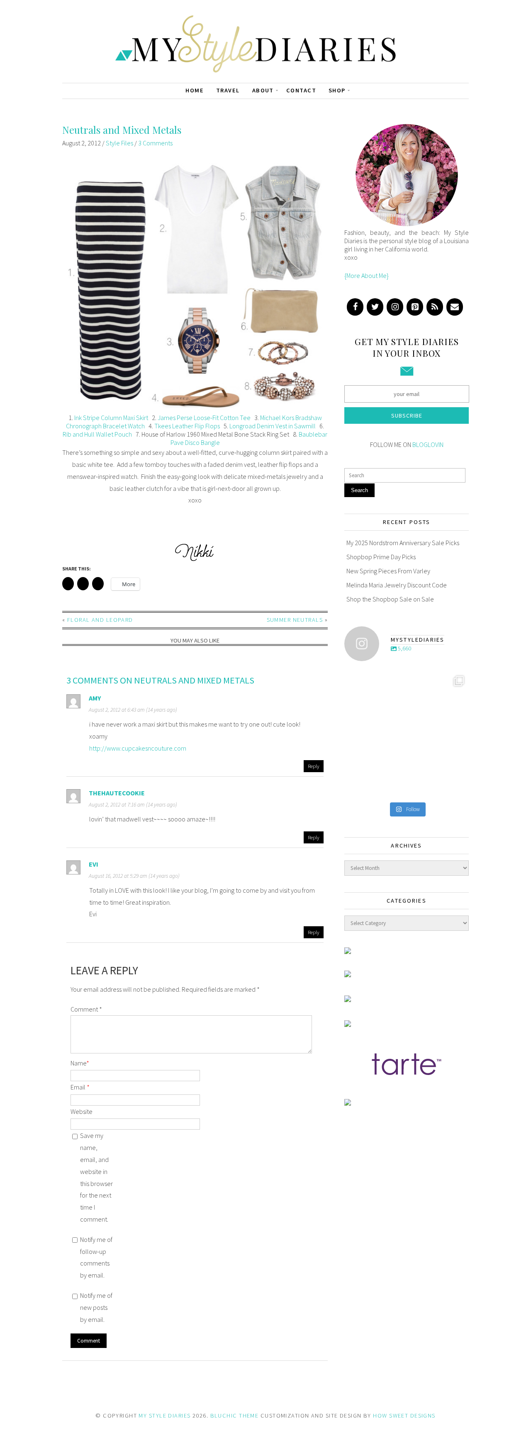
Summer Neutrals (295, 619)
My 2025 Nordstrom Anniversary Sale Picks (402, 543)
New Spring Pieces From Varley (388, 571)
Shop (337, 90)
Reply (313, 766)
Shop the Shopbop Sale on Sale (390, 599)
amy (95, 698)
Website (82, 1111)
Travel (228, 90)
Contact (301, 90)
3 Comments (155, 143)
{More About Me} (366, 275)
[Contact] (454, 307)
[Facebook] (355, 307)
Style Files (119, 143)
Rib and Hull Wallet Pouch (97, 434)
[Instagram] (395, 307)
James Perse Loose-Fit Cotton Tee (204, 417)
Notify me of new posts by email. (96, 1307)
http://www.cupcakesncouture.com (137, 748)
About (263, 90)
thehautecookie (117, 793)
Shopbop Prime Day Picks (381, 557)
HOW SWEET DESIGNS (404, 1415)
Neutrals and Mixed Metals (121, 129)
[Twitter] (375, 307)
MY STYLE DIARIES (164, 1415)
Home (194, 90)
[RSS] (434, 307)
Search (359, 490)
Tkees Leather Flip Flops (187, 426)
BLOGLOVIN (427, 444)
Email (80, 1087)
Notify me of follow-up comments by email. (96, 1257)
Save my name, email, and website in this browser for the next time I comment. (96, 1177)
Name (80, 1063)
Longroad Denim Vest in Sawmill (272, 426)
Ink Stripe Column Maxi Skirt (111, 417)
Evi (93, 864)
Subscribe (406, 415)
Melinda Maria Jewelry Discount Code (396, 585)
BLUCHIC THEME (234, 1415)
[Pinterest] (415, 307)
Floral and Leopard (100, 619)
